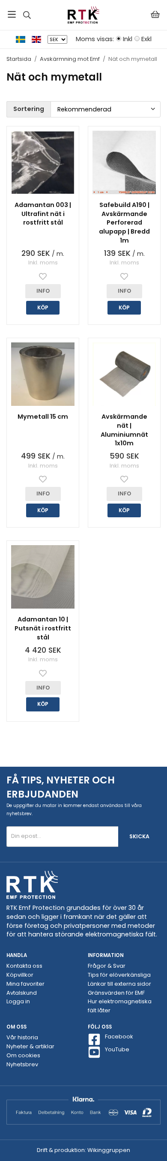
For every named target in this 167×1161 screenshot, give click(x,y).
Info (43, 290)
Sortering (28, 109)
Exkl (146, 39)
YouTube (117, 1049)
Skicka (139, 836)
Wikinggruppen (108, 1150)
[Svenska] (24, 39)
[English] (40, 39)
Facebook (119, 1037)
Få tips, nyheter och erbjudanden (60, 787)
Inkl (127, 39)
